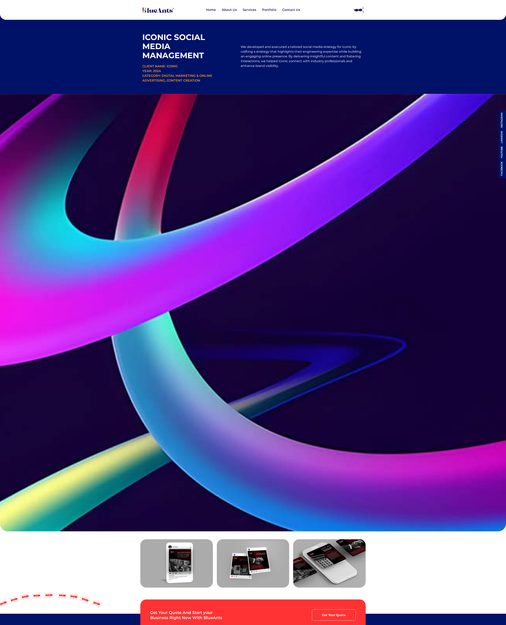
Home (211, 10)
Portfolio (269, 10)
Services (249, 10)
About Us (229, 10)
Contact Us (291, 10)
